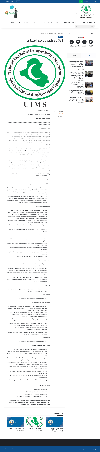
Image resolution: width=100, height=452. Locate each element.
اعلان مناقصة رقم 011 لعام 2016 (36, 428)
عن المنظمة (75, 22)
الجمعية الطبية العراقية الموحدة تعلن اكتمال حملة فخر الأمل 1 (65, 1)
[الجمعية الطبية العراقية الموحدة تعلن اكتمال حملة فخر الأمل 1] (89, 92)
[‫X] (11, 449)
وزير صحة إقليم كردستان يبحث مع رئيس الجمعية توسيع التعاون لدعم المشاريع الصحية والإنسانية (76, 99)
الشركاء (50, 22)
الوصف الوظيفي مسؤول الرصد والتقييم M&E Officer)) (56, 429)
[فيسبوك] (13, 449)
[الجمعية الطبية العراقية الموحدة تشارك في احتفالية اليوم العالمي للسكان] (89, 85)
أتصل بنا (34, 22)
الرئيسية (60, 33)
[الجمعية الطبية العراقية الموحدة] (86, 12)
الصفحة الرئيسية (91, 22)
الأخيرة (88, 55)
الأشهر (74, 55)
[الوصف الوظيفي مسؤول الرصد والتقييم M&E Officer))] (54, 422)
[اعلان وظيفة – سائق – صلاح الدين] (15, 422)
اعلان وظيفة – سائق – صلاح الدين (16, 428)
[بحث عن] (76, 26)
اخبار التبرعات (19, 22)
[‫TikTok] (5, 449)
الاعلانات (7, 1)
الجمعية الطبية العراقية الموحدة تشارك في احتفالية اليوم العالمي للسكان (76, 84)
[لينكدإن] (9, 449)
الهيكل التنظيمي (57, 22)
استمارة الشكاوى (42, 22)
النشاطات (12, 1)
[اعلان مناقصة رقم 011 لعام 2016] (34, 422)
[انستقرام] (7, 449)
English (12, 22)
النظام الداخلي (66, 22)
